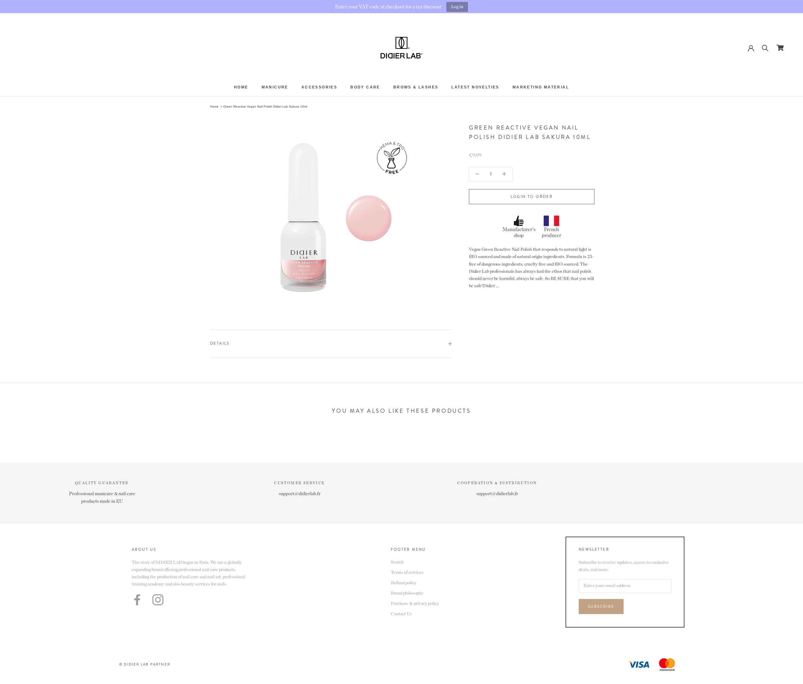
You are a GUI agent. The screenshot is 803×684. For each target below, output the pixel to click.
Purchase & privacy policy (415, 604)
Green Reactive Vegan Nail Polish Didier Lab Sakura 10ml (265, 106)
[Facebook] (137, 599)
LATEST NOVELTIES (475, 87)
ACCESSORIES (319, 87)
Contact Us (401, 614)
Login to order (532, 196)
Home (241, 87)
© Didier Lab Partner (144, 664)
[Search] (765, 47)
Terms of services (407, 572)
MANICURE (275, 87)
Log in (457, 6)
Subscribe (601, 606)
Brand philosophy (407, 593)
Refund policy (404, 583)
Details (220, 343)
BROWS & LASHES (416, 87)
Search (397, 562)
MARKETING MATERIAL (541, 87)
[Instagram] (157, 599)
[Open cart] (780, 47)
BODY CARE (365, 87)
